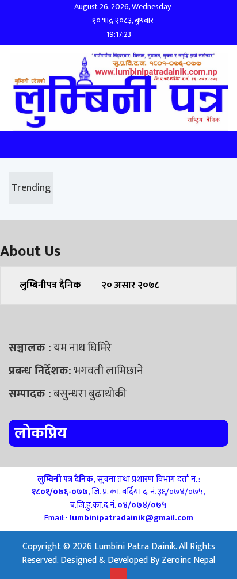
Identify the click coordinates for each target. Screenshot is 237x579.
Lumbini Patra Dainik (134, 546)
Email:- (118, 518)
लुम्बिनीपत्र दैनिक (50, 285)
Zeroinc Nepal (188, 560)
